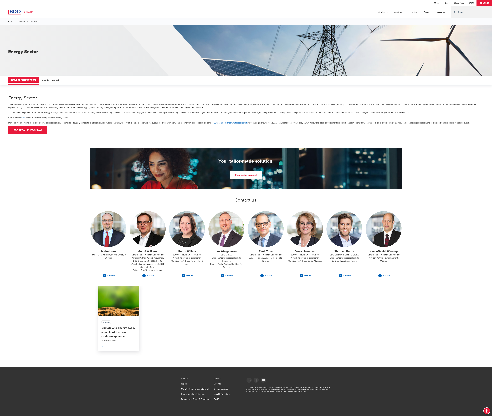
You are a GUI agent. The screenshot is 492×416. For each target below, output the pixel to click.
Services (381, 12)
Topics (426, 12)
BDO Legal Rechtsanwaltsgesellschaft (231, 122)
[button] (484, 3)
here (23, 117)
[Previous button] (94, 326)
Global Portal (459, 3)
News (446, 3)
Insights (414, 12)
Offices (436, 3)
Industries (398, 12)
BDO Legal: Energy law (27, 130)
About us (441, 12)
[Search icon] (455, 12)
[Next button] (397, 326)
